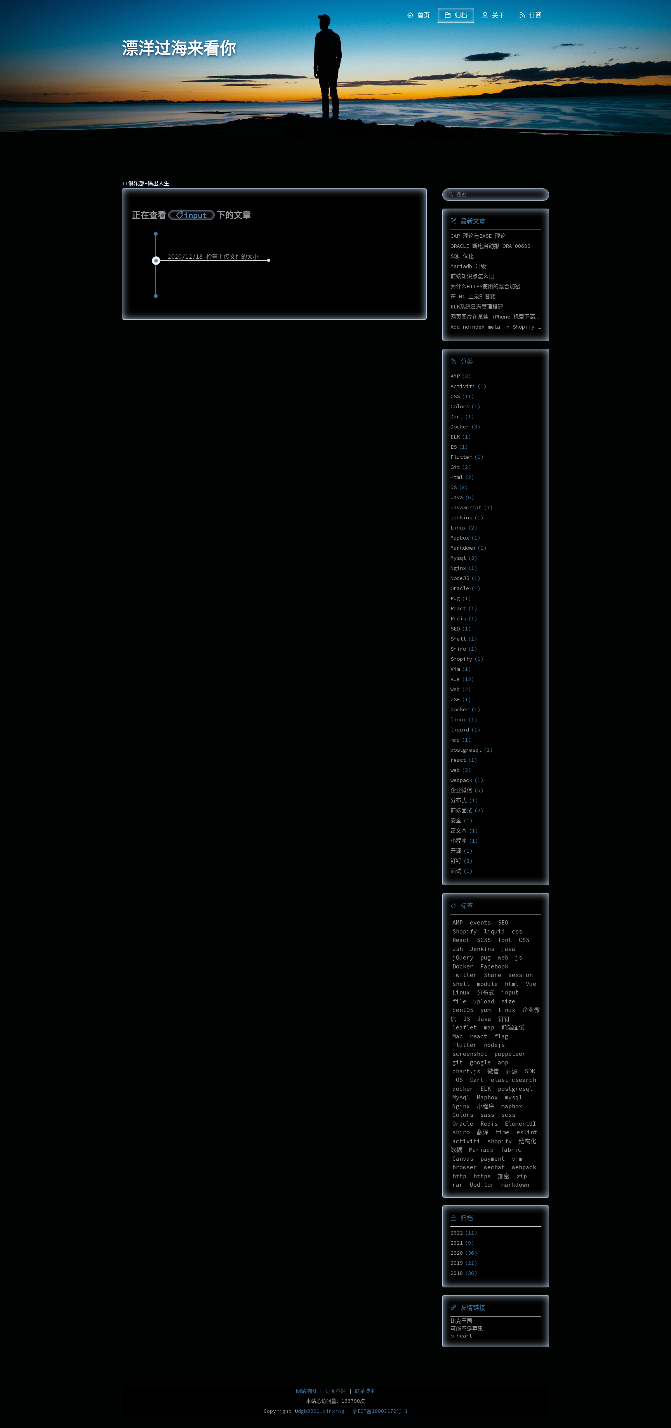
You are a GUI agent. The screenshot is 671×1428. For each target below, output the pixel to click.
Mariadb (481, 1149)
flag (501, 1036)
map (455, 739)
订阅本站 (335, 1391)
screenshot (469, 1053)
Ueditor (482, 1184)
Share (492, 975)
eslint (526, 1132)
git (457, 1062)
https (482, 1176)
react (458, 759)
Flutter (461, 456)
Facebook (494, 966)
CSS (455, 396)
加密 (503, 1176)
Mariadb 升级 (468, 266)
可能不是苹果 (466, 1328)
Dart (456, 416)
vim (517, 1158)
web (455, 769)
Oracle (459, 588)
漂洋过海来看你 (179, 48)
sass (487, 1114)
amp (503, 1062)
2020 (456, 1252)
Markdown (462, 547)
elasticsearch (513, 1079)
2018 (456, 1273)
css (517, 931)
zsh (457, 949)
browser (464, 1167)
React (458, 608)
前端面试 (461, 810)
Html (456, 477)
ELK (455, 436)
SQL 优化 (462, 256)
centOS (462, 1010)
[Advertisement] (335, 116)
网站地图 (306, 1391)
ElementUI (520, 1123)
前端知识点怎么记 (472, 276)
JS (453, 487)
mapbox (511, 1106)
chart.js (466, 1071)
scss (508, 1114)
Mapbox (459, 537)
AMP (455, 376)
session (520, 975)
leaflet (464, 1027)
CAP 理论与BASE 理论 (478, 235)
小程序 (458, 840)
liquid (459, 729)
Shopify (461, 658)
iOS (457, 1079)
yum (485, 1010)
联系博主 (365, 1391)
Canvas (462, 1158)
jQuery (462, 957)
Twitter (464, 975)
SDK (530, 1071)
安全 (455, 820)
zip (521, 1176)
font (505, 940)
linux (458, 719)
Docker (459, 426)
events (480, 922)
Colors (459, 406)
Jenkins (461, 517)
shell (461, 983)
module (487, 983)
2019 (456, 1262)
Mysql (458, 557)
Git (455, 466)
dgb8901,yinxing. (323, 1411)
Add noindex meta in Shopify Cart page (507, 326)
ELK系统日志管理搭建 (476, 306)
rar (457, 1184)
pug (485, 957)
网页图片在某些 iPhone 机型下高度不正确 (503, 316)
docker (459, 709)
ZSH (455, 699)
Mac (457, 1036)
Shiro (458, 648)
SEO (455, 628)
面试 (455, 870)
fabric (511, 1149)
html (512, 983)
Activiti (462, 386)
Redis (458, 618)
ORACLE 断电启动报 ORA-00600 (490, 245)
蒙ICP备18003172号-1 (380, 1411)
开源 (455, 850)
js (518, 957)
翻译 (482, 1132)
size (508, 1001)
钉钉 (455, 860)
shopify (499, 1141)
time (502, 1132)
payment (492, 1158)
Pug (455, 598)
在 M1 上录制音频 (472, 296)
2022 (456, 1232)
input (510, 992)
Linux (458, 527)
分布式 (458, 800)
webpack (461, 780)
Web (455, 689)
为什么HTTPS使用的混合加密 (485, 286)
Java (456, 497)
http (459, 1176)
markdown (515, 1184)
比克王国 (461, 1320)
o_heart (461, 1335)
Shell (458, 638)
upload (483, 1001)
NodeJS (459, 578)
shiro (461, 1132)
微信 (493, 1071)
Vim (455, 668)
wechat (494, 1167)
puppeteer (510, 1053)
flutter (464, 1044)
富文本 (458, 830)
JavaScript (466, 507)
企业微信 (461, 790)
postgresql (466, 749)
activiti (466, 1141)
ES (453, 446)
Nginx (458, 567)
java (508, 949)
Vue (455, 679)
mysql (513, 1097)
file (459, 1001)
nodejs (494, 1044)
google (480, 1062)
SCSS (484, 940)
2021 (456, 1242)
